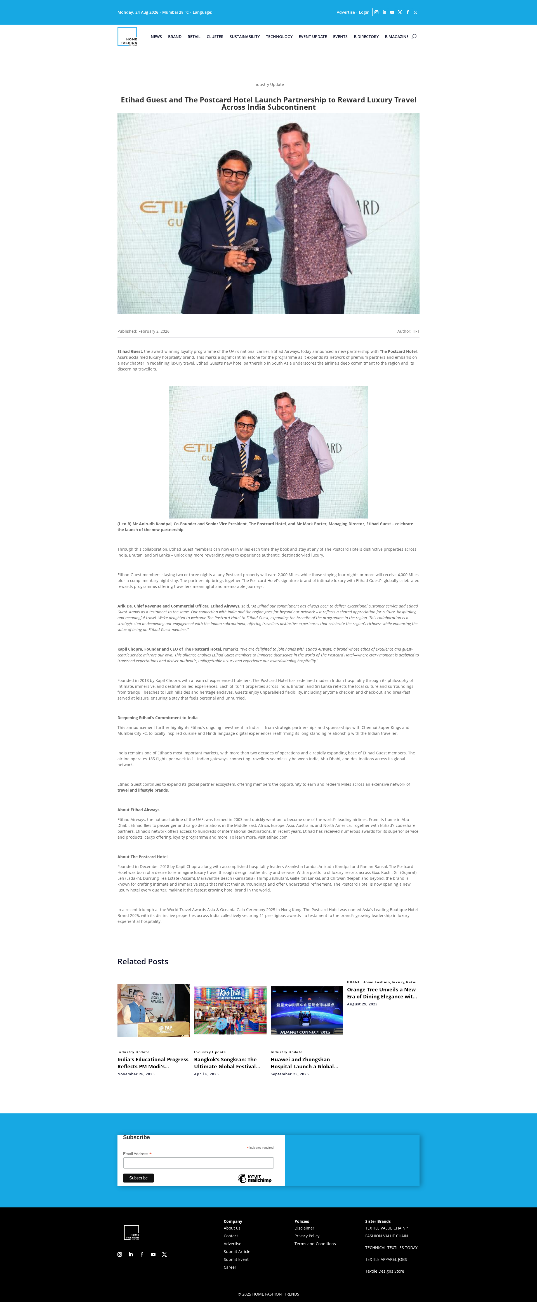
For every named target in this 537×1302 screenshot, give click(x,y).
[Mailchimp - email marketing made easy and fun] (254, 1183)
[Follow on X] (400, 12)
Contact (231, 1235)
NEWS (156, 36)
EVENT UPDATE (313, 36)
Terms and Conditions (315, 1243)
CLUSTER (215, 36)
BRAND (175, 36)
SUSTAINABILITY (245, 36)
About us (232, 1228)
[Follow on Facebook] (408, 12)
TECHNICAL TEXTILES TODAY (391, 1247)
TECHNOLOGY (279, 36)
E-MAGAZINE (397, 36)
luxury (398, 982)
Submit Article (237, 1251)
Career (230, 1267)
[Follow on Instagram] (376, 12)
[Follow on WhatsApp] (416, 12)
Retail (412, 982)
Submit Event (236, 1259)
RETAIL (194, 36)
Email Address (137, 1153)
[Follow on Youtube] (392, 12)
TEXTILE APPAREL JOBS (386, 1259)
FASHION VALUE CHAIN (386, 1235)
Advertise (346, 12)
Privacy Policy (307, 1235)
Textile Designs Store (384, 1271)
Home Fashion (376, 982)
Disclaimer (304, 1228)
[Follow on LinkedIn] (384, 12)
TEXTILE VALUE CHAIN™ (387, 1228)
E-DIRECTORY (366, 36)
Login (364, 12)
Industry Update (133, 1052)
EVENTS (340, 36)
